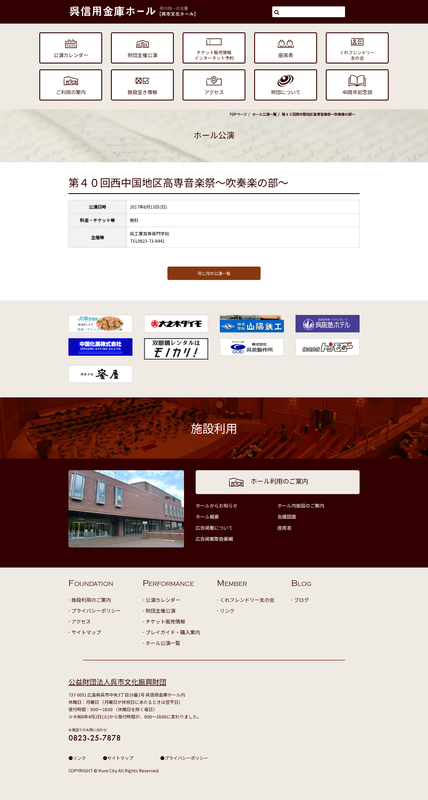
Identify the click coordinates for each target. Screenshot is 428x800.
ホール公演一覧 (264, 114)
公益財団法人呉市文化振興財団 (117, 681)
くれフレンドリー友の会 (247, 599)
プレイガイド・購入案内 (173, 632)
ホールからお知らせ (217, 505)
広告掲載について (214, 527)
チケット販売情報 (165, 621)
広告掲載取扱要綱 (214, 538)
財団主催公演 (160, 610)
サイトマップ (86, 632)
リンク (227, 610)
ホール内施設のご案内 (300, 505)
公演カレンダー (163, 599)
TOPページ (238, 114)
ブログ (301, 599)
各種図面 (286, 516)
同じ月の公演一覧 (214, 273)
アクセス (81, 621)
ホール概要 (207, 516)
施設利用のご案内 (91, 599)
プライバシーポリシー (96, 610)
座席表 (284, 527)
